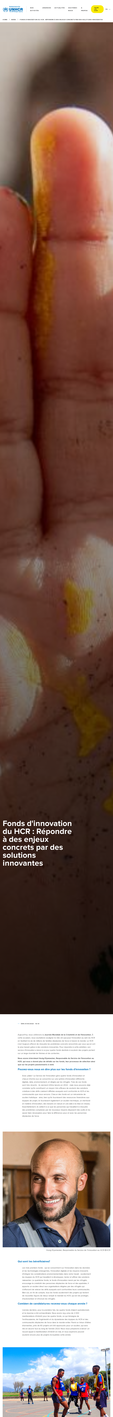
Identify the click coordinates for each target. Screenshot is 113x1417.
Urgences (46, 8)
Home (5, 19)
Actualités (60, 8)
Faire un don (96, 9)
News (13, 19)
